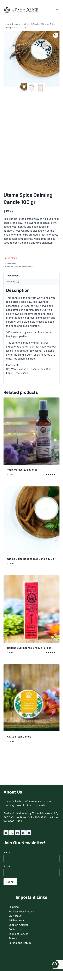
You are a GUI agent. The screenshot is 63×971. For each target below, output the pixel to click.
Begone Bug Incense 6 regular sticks (29, 647)
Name (7, 852)
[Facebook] (6, 832)
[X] (11, 832)
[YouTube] (28, 832)
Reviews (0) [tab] (12, 281)
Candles (17, 266)
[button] (55, 35)
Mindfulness (27, 266)
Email (8, 866)
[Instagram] (17, 832)
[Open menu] (56, 10)
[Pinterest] (23, 832)
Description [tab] (12, 275)
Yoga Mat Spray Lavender (23, 469)
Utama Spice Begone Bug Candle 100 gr (31, 558)
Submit (10, 881)
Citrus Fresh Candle (19, 736)
